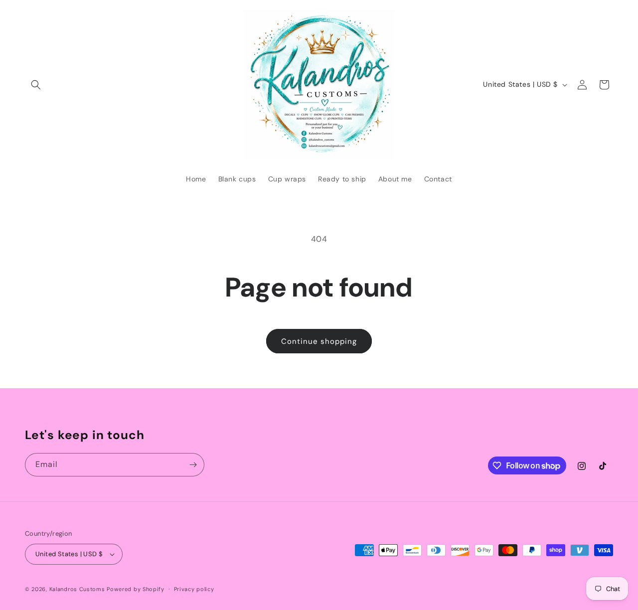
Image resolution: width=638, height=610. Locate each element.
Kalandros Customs (77, 589)
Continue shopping (319, 341)
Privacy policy (194, 589)
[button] (36, 85)
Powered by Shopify (135, 589)
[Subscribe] (193, 464)
